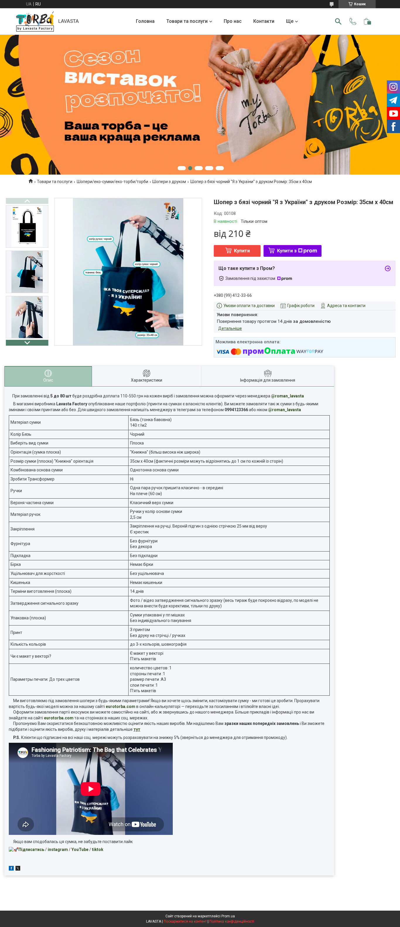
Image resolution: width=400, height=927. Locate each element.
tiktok (97, 849)
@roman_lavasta (287, 396)
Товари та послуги (187, 21)
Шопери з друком (169, 181)
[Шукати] (338, 21)
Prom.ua (228, 916)
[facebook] (11, 869)
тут (137, 729)
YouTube (79, 849)
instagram (58, 849)
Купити (242, 251)
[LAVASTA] (35, 21)
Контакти (263, 21)
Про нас (233, 21)
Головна (145, 21)
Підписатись (31, 849)
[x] (18, 869)
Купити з (287, 251)
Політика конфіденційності (231, 921)
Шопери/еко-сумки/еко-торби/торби (112, 181)
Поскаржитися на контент (185, 921)
